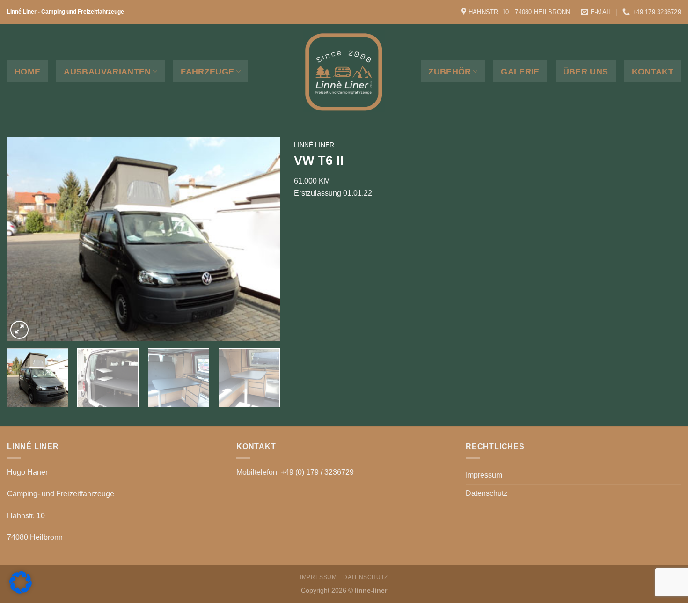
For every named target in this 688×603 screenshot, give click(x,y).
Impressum (484, 475)
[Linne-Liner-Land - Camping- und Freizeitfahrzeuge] (344, 70)
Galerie (520, 71)
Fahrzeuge (207, 71)
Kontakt (652, 71)
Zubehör (449, 71)
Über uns (585, 71)
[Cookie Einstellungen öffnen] (20, 591)
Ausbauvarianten (107, 71)
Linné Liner (314, 144)
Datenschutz (486, 493)
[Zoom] (19, 330)
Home (27, 71)
